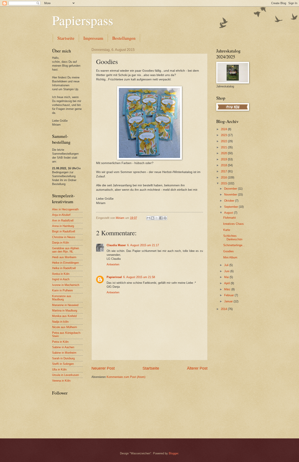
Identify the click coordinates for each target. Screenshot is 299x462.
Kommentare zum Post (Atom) (126, 377)
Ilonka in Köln (60, 273)
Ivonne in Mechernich (65, 285)
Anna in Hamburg (63, 226)
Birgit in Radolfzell (63, 231)
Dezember (231, 188)
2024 (224, 129)
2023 (224, 135)
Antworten (113, 264)
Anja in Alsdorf (61, 214)
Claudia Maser (116, 245)
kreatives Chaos (233, 223)
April (227, 283)
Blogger (173, 453)
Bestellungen (123, 38)
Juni (227, 271)
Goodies (228, 251)
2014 (224, 309)
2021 (224, 147)
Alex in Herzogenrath (65, 209)
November (231, 194)
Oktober (229, 200)
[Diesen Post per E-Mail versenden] (148, 218)
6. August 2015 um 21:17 (143, 245)
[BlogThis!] (152, 218)
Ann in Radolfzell (63, 220)
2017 (224, 171)
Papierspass (82, 20)
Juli (226, 265)
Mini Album (230, 257)
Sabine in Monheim (64, 352)
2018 (224, 165)
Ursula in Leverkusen (65, 375)
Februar (229, 295)
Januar (229, 301)
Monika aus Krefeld (64, 316)
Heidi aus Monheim (64, 257)
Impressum (93, 38)
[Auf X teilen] (157, 218)
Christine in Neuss (63, 237)
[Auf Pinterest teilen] (165, 218)
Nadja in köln (60, 321)
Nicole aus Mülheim (64, 327)
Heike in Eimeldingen (65, 262)
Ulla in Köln (59, 369)
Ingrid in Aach (60, 279)
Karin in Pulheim (62, 290)
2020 (224, 153)
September (231, 206)
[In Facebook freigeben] (161, 218)
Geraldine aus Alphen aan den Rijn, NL (65, 250)
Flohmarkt (229, 217)
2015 (224, 183)
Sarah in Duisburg (63, 358)
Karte (226, 230)
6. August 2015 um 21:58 (139, 277)
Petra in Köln (60, 341)
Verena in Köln (61, 380)
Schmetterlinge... (234, 245)
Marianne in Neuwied (65, 305)
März (227, 289)
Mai (227, 277)
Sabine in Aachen (63, 347)
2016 (224, 177)
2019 (224, 159)
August (229, 212)
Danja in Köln (60, 242)
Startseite (65, 38)
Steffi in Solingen (63, 363)
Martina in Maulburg (64, 310)
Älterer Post (197, 368)
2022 (224, 141)
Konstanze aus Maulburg (61, 297)
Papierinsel (114, 277)
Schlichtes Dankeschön (232, 237)
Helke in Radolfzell (64, 268)
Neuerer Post (103, 368)
